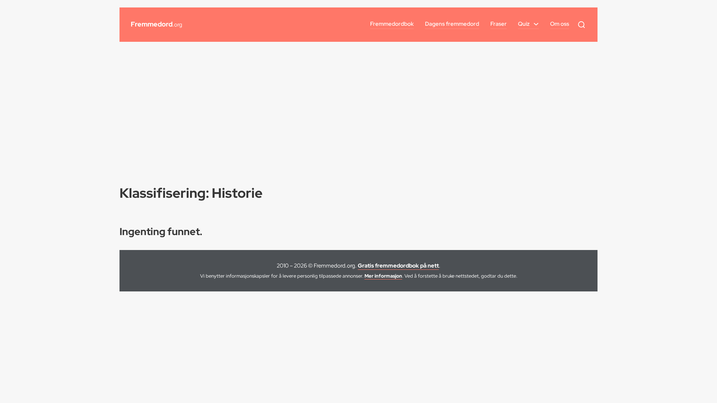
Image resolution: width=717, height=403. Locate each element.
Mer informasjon (383, 276)
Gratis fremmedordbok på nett (398, 265)
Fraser (498, 24)
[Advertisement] (358, 105)
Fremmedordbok (392, 24)
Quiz (524, 24)
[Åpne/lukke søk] (581, 24)
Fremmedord (156, 24)
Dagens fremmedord (452, 24)
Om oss (559, 24)
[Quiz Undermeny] (536, 24)
